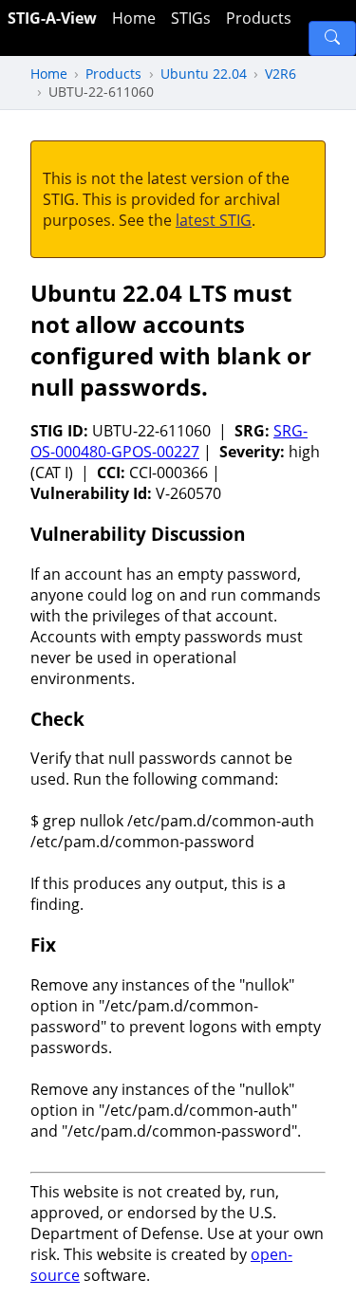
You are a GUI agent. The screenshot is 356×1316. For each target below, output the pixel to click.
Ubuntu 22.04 (203, 74)
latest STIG (214, 220)
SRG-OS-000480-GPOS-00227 (169, 441)
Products (258, 18)
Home (134, 18)
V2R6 (280, 74)
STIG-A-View (52, 18)
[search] (332, 38)
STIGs (191, 18)
